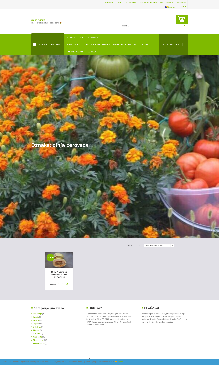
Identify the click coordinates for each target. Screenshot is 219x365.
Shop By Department (49, 49)
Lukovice (36, 334)
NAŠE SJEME (38, 20)
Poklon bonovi (38, 343)
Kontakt (183, 7)
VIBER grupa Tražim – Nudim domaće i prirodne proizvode (144, 2)
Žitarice (36, 330)
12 (133, 245)
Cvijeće (36, 324)
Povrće (36, 320)
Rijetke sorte (38, 340)
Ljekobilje (37, 327)
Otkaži (120, 362)
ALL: (140, 245)
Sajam (119, 2)
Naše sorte (37, 337)
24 (136, 245)
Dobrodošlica (181, 2)
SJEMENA (170, 2)
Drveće (36, 317)
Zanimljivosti (109, 2)
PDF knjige (37, 314)
